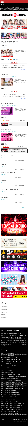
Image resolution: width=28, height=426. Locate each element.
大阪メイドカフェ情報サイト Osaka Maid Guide (11, 380)
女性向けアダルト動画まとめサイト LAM (9, 355)
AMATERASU (5, 197)
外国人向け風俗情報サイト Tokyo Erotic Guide (10, 359)
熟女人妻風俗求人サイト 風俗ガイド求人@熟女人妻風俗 (12, 407)
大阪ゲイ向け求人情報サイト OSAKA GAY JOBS (11, 413)
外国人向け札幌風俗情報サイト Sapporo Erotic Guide (12, 382)
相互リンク (3, 317)
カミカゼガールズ (6, 129)
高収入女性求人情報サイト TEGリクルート (10, 368)
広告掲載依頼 (4, 312)
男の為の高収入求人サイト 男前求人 (8, 390)
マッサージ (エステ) (11, 76)
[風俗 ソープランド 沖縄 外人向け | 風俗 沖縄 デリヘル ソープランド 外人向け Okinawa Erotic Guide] (14, 14)
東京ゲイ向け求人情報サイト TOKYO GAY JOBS (11, 411)
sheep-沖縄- (4, 45)
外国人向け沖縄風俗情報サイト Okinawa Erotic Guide (12, 384)
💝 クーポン (6, 120)
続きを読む (23, 69)
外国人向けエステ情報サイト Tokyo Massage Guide (12, 361)
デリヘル (3, 47)
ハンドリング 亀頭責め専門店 (9, 189)
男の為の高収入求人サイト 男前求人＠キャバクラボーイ (12, 365)
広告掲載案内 (4, 309)
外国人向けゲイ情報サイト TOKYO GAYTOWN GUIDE (12, 409)
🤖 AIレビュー (14, 62)
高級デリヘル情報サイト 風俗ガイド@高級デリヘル (11, 401)
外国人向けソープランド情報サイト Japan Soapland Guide (13, 376)
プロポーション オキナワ (8, 172)
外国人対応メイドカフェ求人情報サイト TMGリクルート (12, 374)
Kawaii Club (4, 74)
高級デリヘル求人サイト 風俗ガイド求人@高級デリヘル (12, 403)
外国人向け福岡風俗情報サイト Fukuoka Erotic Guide (12, 388)
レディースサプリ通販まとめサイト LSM (9, 353)
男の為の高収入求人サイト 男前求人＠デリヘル (11, 392)
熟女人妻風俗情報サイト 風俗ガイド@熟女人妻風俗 (11, 405)
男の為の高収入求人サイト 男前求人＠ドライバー (11, 399)
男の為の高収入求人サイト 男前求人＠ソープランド (11, 378)
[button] (2, 2)
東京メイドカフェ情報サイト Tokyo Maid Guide (11, 370)
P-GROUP (4, 181)
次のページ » (24, 207)
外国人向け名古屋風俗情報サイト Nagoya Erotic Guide (12, 386)
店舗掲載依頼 (4, 306)
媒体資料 (3, 314)
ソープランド (4, 174)
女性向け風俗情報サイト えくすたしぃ (9, 363)
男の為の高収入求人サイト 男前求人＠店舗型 (10, 394)
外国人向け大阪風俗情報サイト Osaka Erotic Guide (11, 372)
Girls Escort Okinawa (7, 103)
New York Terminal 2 (7, 156)
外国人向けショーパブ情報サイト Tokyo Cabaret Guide (12, 396)
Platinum (3, 164)
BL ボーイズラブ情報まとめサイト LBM (9, 357)
